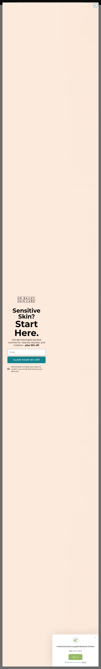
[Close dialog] (95, 5)
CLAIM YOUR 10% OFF (26, 359)
